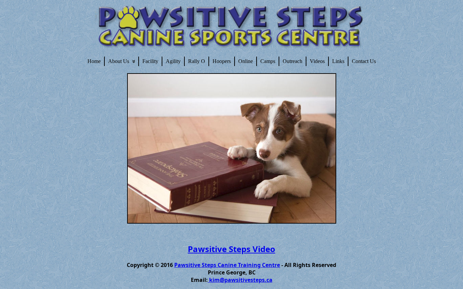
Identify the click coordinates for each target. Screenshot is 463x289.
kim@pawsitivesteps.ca (240, 280)
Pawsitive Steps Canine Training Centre (227, 265)
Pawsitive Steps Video (231, 248)
